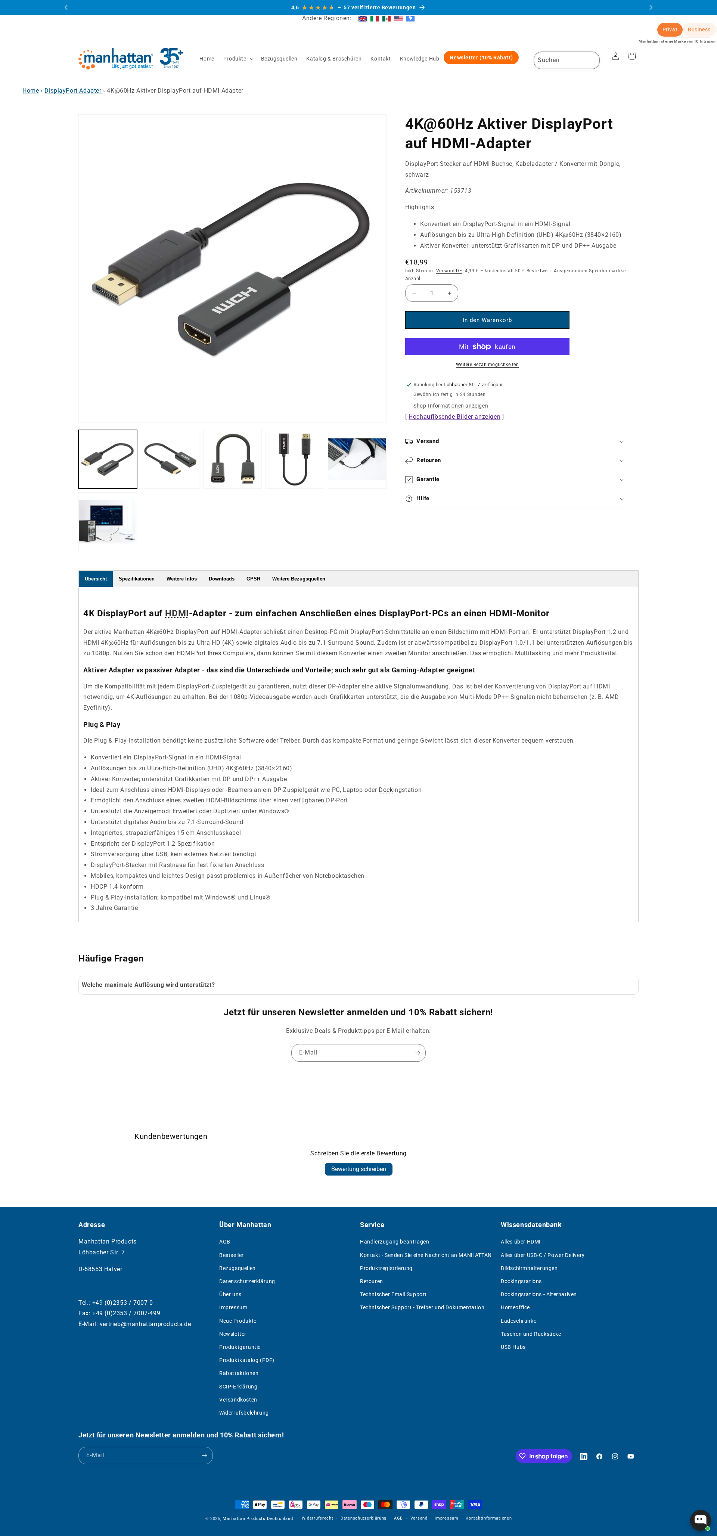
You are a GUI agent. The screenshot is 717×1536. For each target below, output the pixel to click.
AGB (224, 1242)
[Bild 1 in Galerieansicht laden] (107, 459)
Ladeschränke (518, 1321)
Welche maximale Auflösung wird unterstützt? (148, 984)
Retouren (371, 1281)
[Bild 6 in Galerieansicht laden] (107, 521)
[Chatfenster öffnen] (700, 1520)
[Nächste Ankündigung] (651, 7)
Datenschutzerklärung (247, 1281)
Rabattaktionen (238, 1373)
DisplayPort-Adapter (73, 90)
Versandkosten (238, 1400)
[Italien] (374, 18)
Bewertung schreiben (358, 1169)
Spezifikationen (137, 579)
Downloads (222, 579)
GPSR (253, 579)
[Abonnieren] (417, 1053)
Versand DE (449, 271)
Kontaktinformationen (489, 1518)
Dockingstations (521, 1281)
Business (699, 29)
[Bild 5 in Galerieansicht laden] (357, 459)
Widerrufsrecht (317, 1518)
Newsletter (232, 1334)
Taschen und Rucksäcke (531, 1334)
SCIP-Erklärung (238, 1387)
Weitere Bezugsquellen (298, 579)
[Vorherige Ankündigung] (66, 7)
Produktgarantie (240, 1347)
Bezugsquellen (237, 1268)
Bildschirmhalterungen (529, 1268)
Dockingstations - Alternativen (539, 1294)
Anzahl (412, 278)
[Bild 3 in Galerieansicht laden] (232, 459)
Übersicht (96, 579)
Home (30, 90)
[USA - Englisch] (398, 18)
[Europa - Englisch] (362, 18)
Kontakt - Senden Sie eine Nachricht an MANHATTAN (426, 1255)
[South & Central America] (410, 18)
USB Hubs (513, 1347)
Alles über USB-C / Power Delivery (543, 1255)
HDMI (177, 613)
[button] (238, 58)
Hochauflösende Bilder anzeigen (454, 416)
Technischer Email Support (393, 1294)
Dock (386, 789)
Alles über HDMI (521, 1242)
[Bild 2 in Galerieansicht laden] (170, 459)
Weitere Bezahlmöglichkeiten (487, 364)
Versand (419, 1518)
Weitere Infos (182, 579)
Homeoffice (515, 1307)
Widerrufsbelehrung (244, 1413)
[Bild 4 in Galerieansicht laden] (295, 459)
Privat (670, 29)
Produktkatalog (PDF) (246, 1360)
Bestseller (231, 1255)
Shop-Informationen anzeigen (450, 406)
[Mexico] (386, 18)
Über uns (230, 1294)
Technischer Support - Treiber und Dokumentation (422, 1307)
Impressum (233, 1307)
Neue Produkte (238, 1321)
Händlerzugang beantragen (394, 1242)
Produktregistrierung (386, 1268)
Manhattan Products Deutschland (258, 1518)
